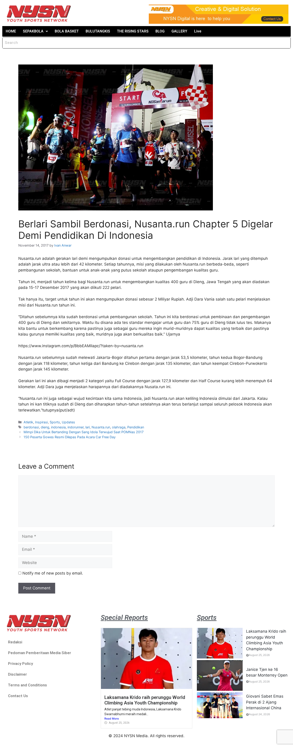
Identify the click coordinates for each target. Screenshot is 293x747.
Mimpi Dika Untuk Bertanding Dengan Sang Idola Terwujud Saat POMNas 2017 (84, 432)
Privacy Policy (20, 663)
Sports (55, 422)
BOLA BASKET (67, 31)
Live (197, 31)
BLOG (160, 31)
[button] (35, 31)
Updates (68, 422)
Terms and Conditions (27, 685)
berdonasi (31, 427)
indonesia (58, 427)
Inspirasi (41, 422)
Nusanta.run (101, 427)
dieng (45, 427)
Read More (111, 718)
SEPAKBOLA (33, 31)
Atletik (28, 422)
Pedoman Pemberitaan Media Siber (39, 652)
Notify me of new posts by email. (52, 573)
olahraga (118, 427)
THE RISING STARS (133, 31)
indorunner (76, 427)
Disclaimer (17, 674)
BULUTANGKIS (98, 31)
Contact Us (18, 695)
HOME (11, 31)
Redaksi (15, 642)
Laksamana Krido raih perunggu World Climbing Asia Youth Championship (144, 700)
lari (87, 427)
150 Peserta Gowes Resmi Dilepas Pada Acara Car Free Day (70, 437)
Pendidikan (135, 427)
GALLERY (179, 31)
